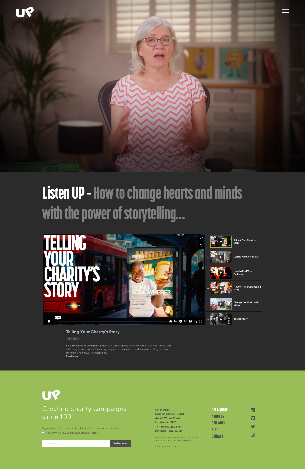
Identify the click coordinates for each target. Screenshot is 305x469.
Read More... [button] (73, 356)
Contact (217, 436)
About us (218, 416)
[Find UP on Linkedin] (252, 409)
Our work (218, 423)
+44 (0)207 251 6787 (168, 426)
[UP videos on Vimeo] (252, 418)
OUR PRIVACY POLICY (167, 446)
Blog (215, 429)
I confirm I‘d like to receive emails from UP (73, 432)
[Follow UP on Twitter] (252, 426)
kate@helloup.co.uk (168, 431)
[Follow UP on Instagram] (252, 434)
